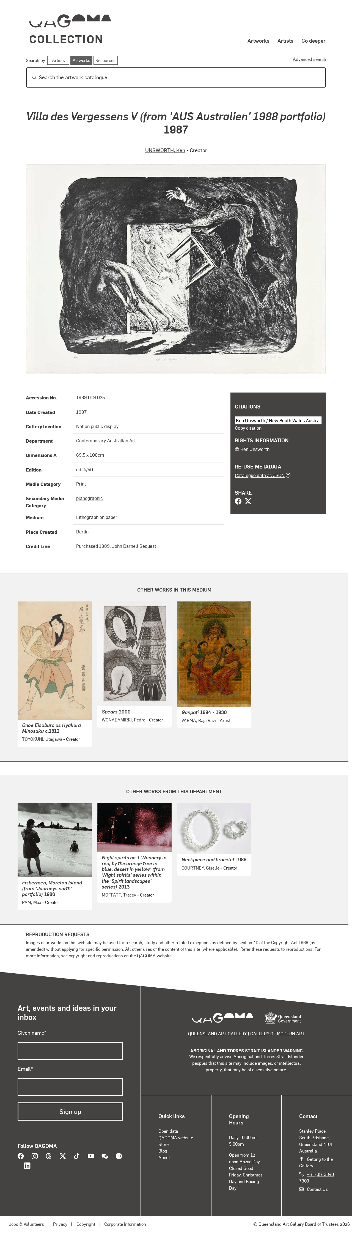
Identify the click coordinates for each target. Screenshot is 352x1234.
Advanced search (309, 59)
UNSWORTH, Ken (165, 150)
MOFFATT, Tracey (119, 895)
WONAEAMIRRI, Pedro (123, 720)
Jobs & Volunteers (26, 1224)
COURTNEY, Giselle (200, 868)
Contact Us (317, 1189)
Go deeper (313, 40)
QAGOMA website (175, 1137)
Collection (66, 38)
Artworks (259, 40)
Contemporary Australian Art (106, 440)
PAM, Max (31, 902)
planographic (89, 498)
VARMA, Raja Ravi (199, 720)
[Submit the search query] (30, 77)
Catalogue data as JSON (260, 475)
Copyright (85, 1224)
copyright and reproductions (96, 955)
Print (81, 484)
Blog (162, 1151)
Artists (285, 40)
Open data (168, 1131)
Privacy (60, 1224)
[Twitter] (248, 502)
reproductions (299, 949)
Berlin (82, 532)
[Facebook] (238, 502)
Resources (105, 60)
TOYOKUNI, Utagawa (42, 739)
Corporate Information (125, 1224)
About (164, 1157)
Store (163, 1144)
